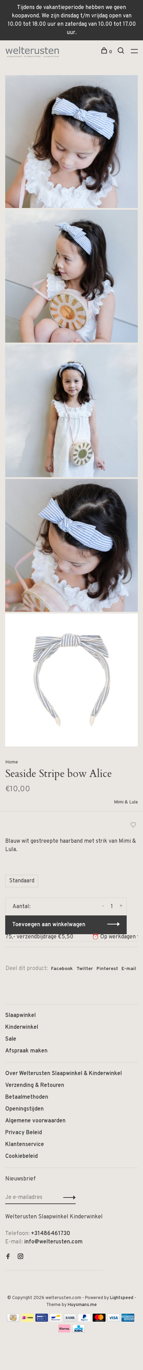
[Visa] (113, 1320)
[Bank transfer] (70, 1320)
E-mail (128, 969)
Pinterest (107, 969)
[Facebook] (8, 1257)
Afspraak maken (26, 1051)
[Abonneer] (67, 1197)
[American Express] (127, 1320)
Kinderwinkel (21, 1027)
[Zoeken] (122, 52)
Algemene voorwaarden (35, 1120)
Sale (10, 1039)
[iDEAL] (27, 1320)
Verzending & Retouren (34, 1085)
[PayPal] (84, 1320)
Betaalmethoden (26, 1097)
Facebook (62, 969)
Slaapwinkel (20, 1015)
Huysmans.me (82, 1305)
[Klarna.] (64, 1331)
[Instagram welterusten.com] (20, 1257)
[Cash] (13, 1320)
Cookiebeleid (21, 1156)
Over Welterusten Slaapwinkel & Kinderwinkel (63, 1073)
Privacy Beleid (23, 1132)
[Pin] (41, 1320)
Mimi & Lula (126, 802)
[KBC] (78, 1331)
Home (11, 762)
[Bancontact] (56, 1320)
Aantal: (21, 906)
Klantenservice (24, 1144)
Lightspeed (121, 1298)
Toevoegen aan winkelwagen (48, 924)
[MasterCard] (99, 1320)
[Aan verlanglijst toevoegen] (133, 826)
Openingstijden (24, 1109)
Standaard (21, 881)
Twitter (84, 969)
